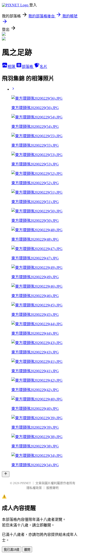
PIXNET (25, 483)
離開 (27, 549)
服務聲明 (52, 488)
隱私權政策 (34, 488)
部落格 (28, 67)
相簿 (12, 67)
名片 (43, 67)
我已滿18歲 (11, 549)
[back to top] (5, 474)
